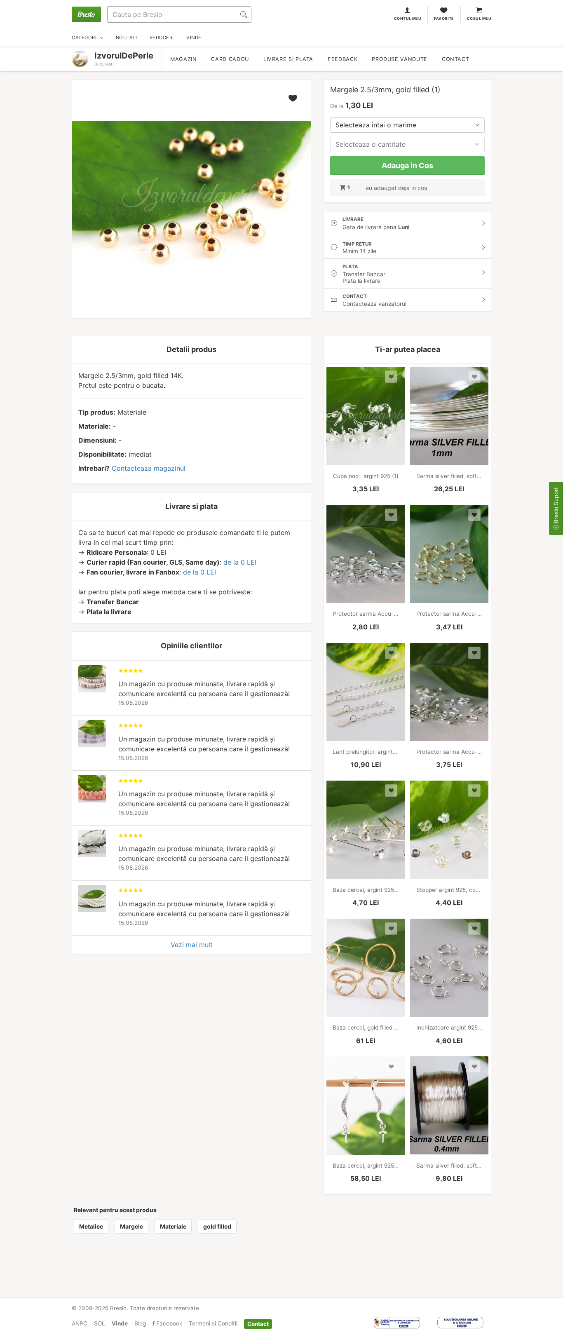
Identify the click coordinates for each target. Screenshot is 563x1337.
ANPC (79, 1323)
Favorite (444, 18)
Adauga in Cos (407, 165)
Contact (455, 59)
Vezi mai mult (192, 945)
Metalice (91, 1226)
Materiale (173, 1226)
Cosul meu (479, 18)
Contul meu (408, 18)
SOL (99, 1323)
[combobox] (407, 125)
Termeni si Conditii (213, 1323)
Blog (140, 1323)
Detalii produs (191, 349)
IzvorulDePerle (123, 56)
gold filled (217, 1226)
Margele (131, 1226)
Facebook (168, 1323)
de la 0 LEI (239, 562)
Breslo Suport (555, 506)
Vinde (120, 1323)
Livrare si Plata (288, 59)
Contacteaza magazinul (148, 468)
